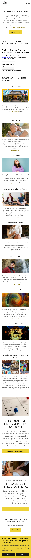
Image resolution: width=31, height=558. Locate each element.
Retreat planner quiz (17, 26)
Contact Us (15, 530)
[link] (5, 3)
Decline (8, 554)
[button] (26, 3)
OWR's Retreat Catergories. (18, 27)
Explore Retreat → (15, 390)
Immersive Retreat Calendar (15, 451)
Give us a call (15, 111)
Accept (23, 554)
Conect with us (15, 32)
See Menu (15, 509)
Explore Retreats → (15, 150)
